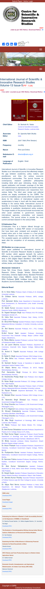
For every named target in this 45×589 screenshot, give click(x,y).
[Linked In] (12, 44)
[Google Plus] (15, 44)
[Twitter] (8, 44)
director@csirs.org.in (25, 154)
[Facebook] (4, 44)
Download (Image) (7, 502)
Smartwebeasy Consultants (31, 588)
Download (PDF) (7, 495)
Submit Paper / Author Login (22, 1)
